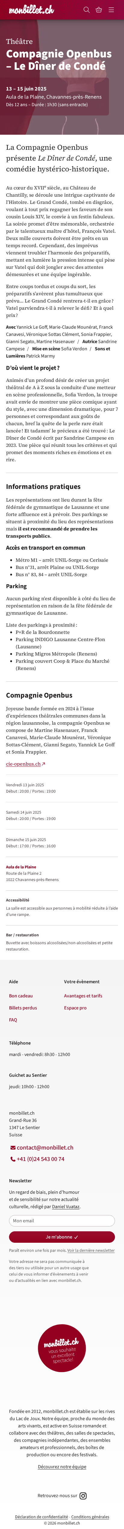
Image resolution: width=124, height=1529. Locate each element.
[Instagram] (82, 1495)
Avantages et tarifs (83, 996)
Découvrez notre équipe (62, 1466)
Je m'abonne (59, 1237)
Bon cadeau (21, 996)
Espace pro (75, 1008)
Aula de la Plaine (21, 867)
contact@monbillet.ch (45, 1148)
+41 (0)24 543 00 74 (40, 1159)
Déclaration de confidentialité (41, 1517)
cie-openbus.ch (23, 763)
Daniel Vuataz (65, 1206)
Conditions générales (90, 1517)
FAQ (13, 1020)
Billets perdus (23, 1008)
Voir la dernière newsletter (91, 1251)
